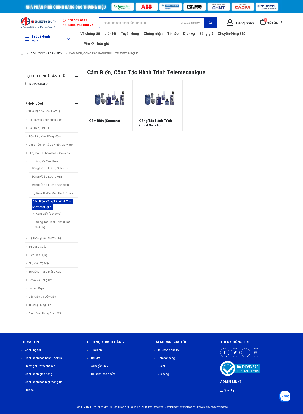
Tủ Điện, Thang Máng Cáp (45, 271)
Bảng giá (206, 34)
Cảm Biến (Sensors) (104, 121)
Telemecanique (38, 84)
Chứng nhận (153, 34)
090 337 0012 (77, 20)
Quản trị (228, 390)
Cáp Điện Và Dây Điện (42, 296)
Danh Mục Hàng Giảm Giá (45, 313)
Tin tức (173, 34)
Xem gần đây (99, 366)
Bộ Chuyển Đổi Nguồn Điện (45, 119)
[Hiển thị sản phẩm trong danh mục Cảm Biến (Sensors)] (110, 98)
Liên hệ (110, 34)
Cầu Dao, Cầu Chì (39, 128)
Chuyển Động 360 (231, 34)
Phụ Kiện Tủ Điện (39, 263)
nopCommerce (219, 406)
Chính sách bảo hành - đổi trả (43, 358)
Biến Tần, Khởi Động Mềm (45, 136)
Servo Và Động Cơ (40, 280)
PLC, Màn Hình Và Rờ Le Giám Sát (50, 153)
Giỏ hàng (163, 374)
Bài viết (95, 358)
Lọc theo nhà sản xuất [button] (46, 76)
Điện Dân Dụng (38, 255)
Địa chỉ (162, 366)
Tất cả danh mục (40, 38)
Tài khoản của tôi (168, 350)
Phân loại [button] (34, 103)
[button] (271, 22)
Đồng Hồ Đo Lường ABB (47, 176)
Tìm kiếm (97, 350)
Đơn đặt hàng (166, 358)
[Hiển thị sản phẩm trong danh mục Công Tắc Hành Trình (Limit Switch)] (160, 98)
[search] (210, 23)
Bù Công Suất (37, 246)
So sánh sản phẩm (103, 374)
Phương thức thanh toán (40, 366)
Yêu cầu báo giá (96, 44)
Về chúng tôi (90, 34)
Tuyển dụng (130, 34)
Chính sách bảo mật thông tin (43, 382)
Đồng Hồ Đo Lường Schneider (51, 168)
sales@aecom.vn (80, 24)
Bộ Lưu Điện (36, 288)
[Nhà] (22, 53)
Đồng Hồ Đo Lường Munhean (50, 184)
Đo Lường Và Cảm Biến (43, 161)
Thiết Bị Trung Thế (40, 305)
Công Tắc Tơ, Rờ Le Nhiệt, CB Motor (51, 144)
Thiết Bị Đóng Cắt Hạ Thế (44, 111)
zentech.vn (189, 406)
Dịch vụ (189, 34)
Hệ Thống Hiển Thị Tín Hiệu (46, 238)
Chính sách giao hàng (38, 374)
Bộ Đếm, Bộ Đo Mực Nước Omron (53, 193)
